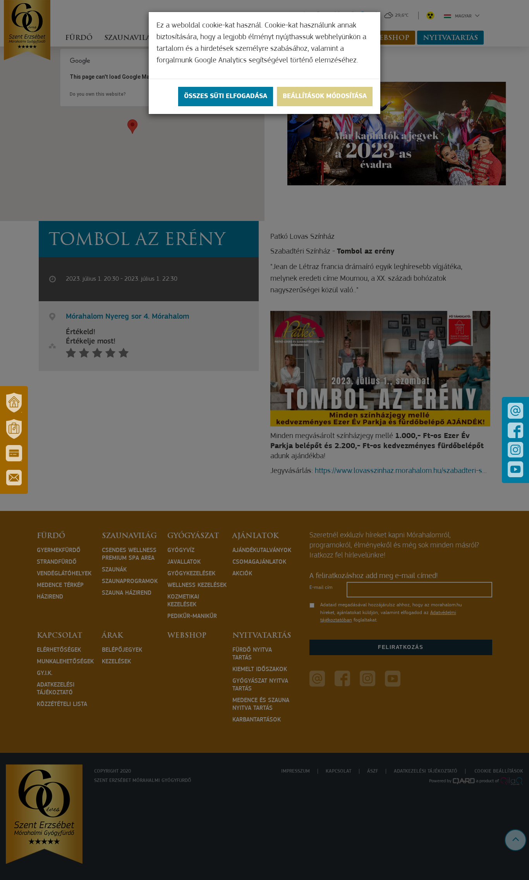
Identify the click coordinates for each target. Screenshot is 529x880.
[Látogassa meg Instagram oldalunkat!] (515, 449)
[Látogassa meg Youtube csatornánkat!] (515, 469)
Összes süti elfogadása (225, 96)
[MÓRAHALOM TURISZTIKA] (14, 429)
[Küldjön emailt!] (515, 411)
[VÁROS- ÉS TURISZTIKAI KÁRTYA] (14, 453)
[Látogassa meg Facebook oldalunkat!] (515, 430)
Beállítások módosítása (325, 96)
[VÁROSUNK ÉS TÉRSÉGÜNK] (14, 402)
